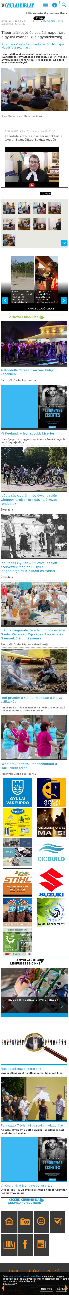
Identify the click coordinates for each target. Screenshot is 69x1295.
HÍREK (13, 1271)
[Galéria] (25, 1227)
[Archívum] (9, 1250)
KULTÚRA (32, 1271)
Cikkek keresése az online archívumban (24, 1201)
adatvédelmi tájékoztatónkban (25, 1276)
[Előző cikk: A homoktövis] (66, 1288)
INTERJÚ (53, 1271)
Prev (5, 1008)
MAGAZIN (49, 21)
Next (64, 1008)
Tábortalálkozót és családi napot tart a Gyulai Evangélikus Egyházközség (33, 138)
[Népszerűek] (41, 1227)
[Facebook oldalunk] (25, 1250)
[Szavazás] (57, 1227)
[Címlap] (9, 1227)
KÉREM (61, 1288)
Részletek (46, 1288)
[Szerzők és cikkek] (41, 1250)
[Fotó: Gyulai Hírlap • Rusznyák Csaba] (9, 214)
